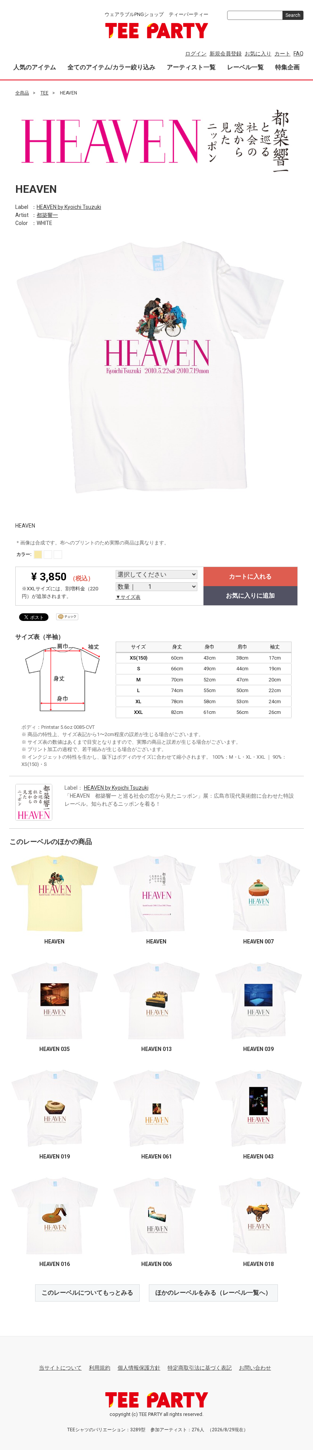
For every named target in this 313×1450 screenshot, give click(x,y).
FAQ (298, 54)
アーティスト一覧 (191, 67)
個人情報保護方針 (139, 1368)
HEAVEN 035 (54, 1049)
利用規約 (99, 1368)
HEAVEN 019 (54, 1156)
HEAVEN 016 (54, 1264)
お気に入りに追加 (250, 595)
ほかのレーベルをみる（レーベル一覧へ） (213, 1292)
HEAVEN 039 (258, 1049)
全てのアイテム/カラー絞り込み (111, 67)
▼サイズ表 (128, 597)
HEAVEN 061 (156, 1156)
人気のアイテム (34, 67)
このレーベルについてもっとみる (87, 1292)
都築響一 (47, 215)
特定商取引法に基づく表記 (200, 1368)
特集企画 (287, 67)
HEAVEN (54, 941)
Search (293, 15)
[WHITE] (48, 554)
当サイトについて (60, 1368)
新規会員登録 (226, 54)
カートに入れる (250, 576)
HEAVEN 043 (258, 1156)
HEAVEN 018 (258, 1264)
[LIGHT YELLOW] (38, 554)
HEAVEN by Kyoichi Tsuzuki (69, 207)
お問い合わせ (255, 1368)
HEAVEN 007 (258, 941)
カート (282, 54)
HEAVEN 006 (156, 1264)
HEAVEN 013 (156, 1049)
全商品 (22, 93)
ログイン (196, 54)
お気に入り (258, 54)
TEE (44, 93)
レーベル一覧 (245, 67)
